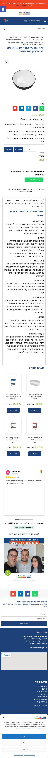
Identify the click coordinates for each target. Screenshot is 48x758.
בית (42, 37)
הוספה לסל (18, 149)
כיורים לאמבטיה (29, 40)
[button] (3, 9)
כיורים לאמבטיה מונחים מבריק (22, 189)
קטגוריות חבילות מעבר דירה (29, 37)
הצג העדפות (24, 749)
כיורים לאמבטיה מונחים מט (34, 42)
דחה (24, 743)
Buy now (8, 149)
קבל (24, 736)
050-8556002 (35, 647)
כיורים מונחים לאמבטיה (14, 40)
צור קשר (27, 21)
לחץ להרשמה (24, 623)
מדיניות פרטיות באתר (29, 755)
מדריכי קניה (42, 702)
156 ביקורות (9, 523)
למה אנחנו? (42, 691)
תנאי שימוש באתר (18, 755)
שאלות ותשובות (40, 699)
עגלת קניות (42, 696)
